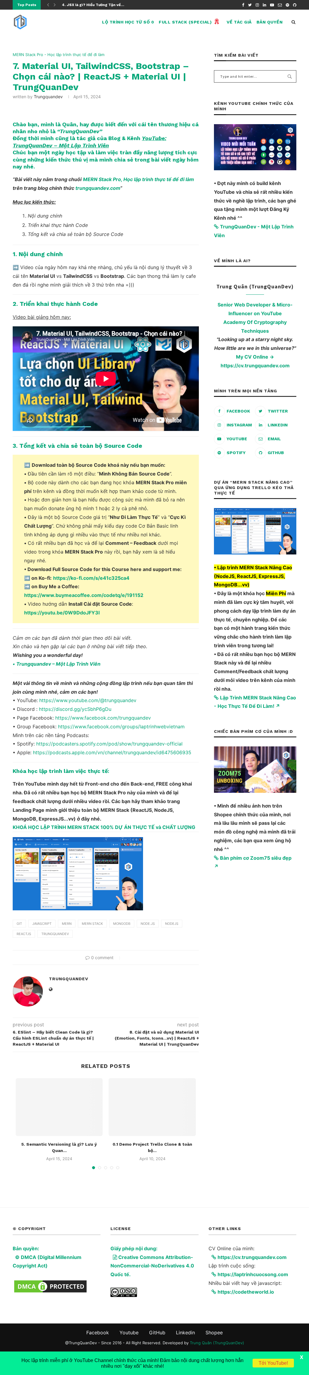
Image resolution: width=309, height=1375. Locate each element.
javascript (42, 923)
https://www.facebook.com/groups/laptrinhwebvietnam (121, 727)
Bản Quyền (269, 22)
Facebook (97, 1332)
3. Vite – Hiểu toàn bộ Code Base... (94, 5)
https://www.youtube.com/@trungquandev (87, 700)
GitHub (157, 1332)
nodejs (171, 923)
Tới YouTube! (273, 1363)
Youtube (129, 1332)
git (19, 923)
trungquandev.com (97, 188)
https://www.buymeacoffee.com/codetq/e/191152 (83, 595)
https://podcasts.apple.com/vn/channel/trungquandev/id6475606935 (112, 752)
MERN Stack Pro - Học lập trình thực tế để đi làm (58, 54)
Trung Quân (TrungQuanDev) (217, 1342)
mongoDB (121, 923)
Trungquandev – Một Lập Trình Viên (58, 664)
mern (67, 923)
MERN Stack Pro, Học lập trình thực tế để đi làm (138, 179)
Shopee (214, 1332)
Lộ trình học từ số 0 (128, 22)
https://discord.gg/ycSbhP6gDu (75, 709)
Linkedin (185, 1332)
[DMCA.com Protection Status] (50, 1283)
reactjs (24, 934)
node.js (148, 923)
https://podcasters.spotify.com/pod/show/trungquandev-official (109, 744)
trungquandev (48, 96)
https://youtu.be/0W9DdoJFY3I (62, 613)
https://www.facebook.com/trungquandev (103, 718)
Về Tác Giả (239, 22)
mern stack (92, 923)
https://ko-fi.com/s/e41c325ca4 (91, 578)
